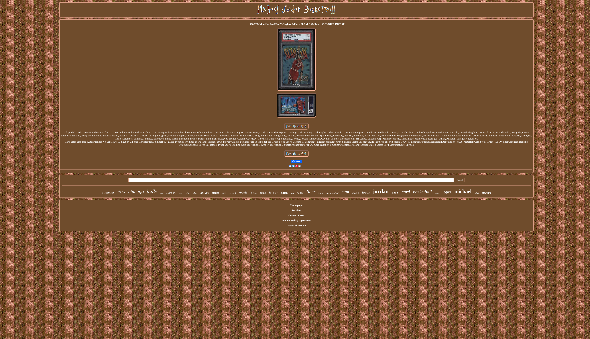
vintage (204, 192)
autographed (332, 193)
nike (195, 193)
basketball (422, 191)
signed (215, 192)
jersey (273, 192)
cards (284, 192)
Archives (296, 210)
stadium (486, 192)
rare (395, 192)
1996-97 (171, 192)
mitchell (232, 193)
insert (321, 193)
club (477, 193)
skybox (254, 193)
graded (355, 193)
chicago (136, 191)
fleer (311, 191)
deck (121, 192)
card (406, 191)
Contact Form (296, 215)
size (224, 193)
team (437, 193)
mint (345, 191)
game (263, 192)
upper (446, 192)
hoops (300, 192)
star (188, 193)
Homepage (296, 205)
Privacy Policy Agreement (296, 220)
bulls (152, 191)
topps (366, 192)
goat (292, 193)
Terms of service (296, 225)
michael (463, 191)
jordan (381, 191)
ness (181, 193)
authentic (108, 192)
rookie (243, 192)
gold (161, 193)
